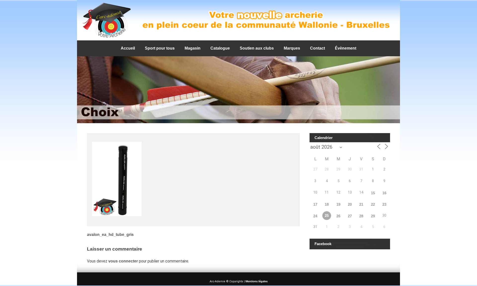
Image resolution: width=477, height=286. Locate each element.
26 (338, 216)
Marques (292, 48)
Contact (317, 48)
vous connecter (123, 261)
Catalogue (220, 48)
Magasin (192, 48)
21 (361, 204)
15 (373, 193)
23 (384, 204)
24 (315, 216)
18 (327, 204)
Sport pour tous (160, 48)
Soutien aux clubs (257, 48)
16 (384, 193)
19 (338, 204)
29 (373, 216)
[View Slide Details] (238, 20)
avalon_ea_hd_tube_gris (110, 234)
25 (327, 215)
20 (350, 204)
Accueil (128, 48)
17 (315, 204)
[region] (238, 20)
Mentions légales (256, 281)
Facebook (323, 244)
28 (361, 216)
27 (350, 216)
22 (373, 204)
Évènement (345, 48)
